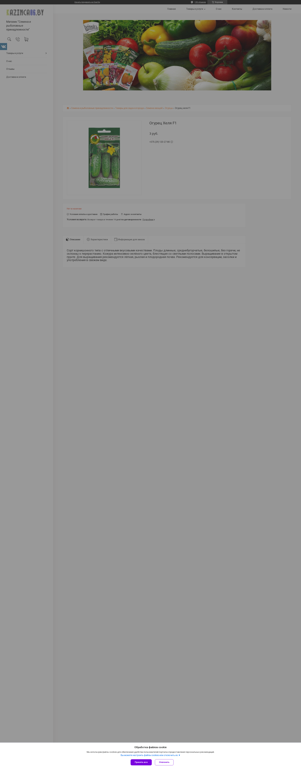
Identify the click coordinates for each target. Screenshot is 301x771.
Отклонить (164, 762)
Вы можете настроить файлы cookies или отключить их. (149, 755)
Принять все (141, 762)
